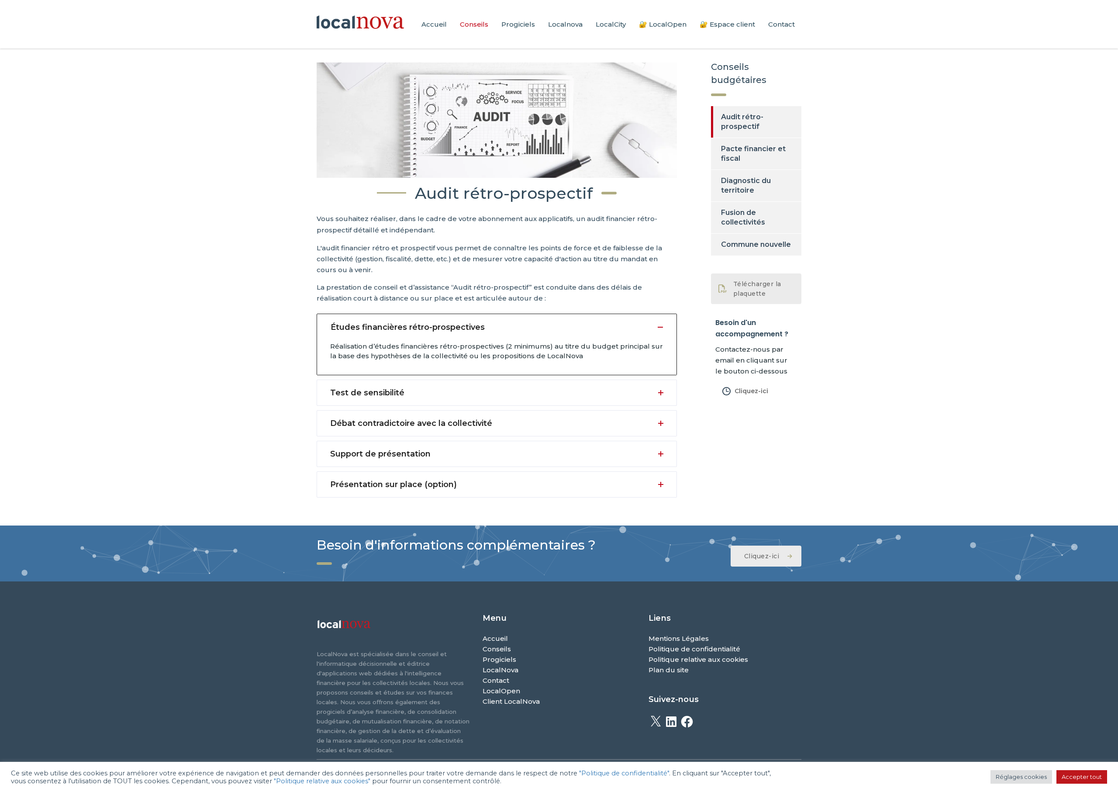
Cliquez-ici (751, 391)
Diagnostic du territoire (746, 185)
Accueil (434, 24)
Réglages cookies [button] (1021, 776)
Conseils (474, 24)
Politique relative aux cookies (698, 659)
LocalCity (611, 24)
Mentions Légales (679, 638)
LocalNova (500, 670)
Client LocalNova (511, 701)
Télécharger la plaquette (757, 288)
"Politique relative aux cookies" (322, 781)
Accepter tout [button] (1082, 776)
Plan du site (669, 670)
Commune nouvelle (756, 244)
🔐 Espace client (727, 24)
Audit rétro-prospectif (742, 122)
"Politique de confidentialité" (624, 773)
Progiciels (518, 24)
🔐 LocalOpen (663, 24)
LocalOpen (501, 691)
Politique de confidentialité (694, 649)
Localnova (565, 24)
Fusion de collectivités (743, 217)
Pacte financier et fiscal (753, 154)
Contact (781, 24)
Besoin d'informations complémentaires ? (456, 545)
